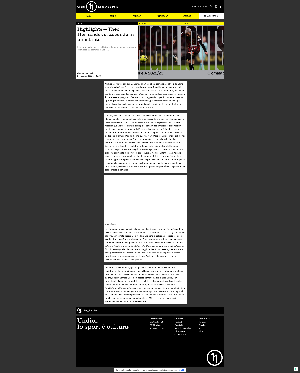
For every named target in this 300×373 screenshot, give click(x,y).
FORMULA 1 (137, 16)
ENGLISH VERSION (211, 16)
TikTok (201, 331)
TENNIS (113, 16)
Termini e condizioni (182, 328)
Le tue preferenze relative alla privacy (160, 370)
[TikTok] (221, 6)
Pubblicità (178, 325)
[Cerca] (211, 6)
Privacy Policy (180, 331)
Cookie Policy (180, 334)
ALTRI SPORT (162, 16)
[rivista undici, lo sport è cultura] (97, 6)
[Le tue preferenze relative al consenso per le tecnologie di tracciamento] (296, 369)
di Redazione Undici (85, 73)
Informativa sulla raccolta (127, 370)
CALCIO (88, 16)
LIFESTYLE (187, 16)
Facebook (203, 325)
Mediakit (178, 322)
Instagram (203, 322)
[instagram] (216, 6)
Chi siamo (178, 319)
